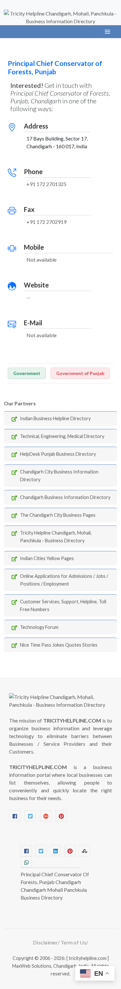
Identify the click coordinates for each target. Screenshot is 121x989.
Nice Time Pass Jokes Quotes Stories (58, 645)
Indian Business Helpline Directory (55, 418)
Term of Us (73, 942)
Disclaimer (45, 942)
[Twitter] (30, 815)
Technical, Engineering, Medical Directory (62, 436)
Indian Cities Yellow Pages (47, 558)
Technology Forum (39, 627)
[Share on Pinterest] (70, 850)
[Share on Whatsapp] (26, 862)
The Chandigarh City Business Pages (58, 515)
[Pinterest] (61, 815)
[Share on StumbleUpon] (84, 850)
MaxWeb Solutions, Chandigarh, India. (51, 966)
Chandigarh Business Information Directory (65, 497)
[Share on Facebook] (26, 850)
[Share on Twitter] (40, 850)
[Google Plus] (45, 815)
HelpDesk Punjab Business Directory (58, 454)
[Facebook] (14, 815)
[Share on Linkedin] (55, 850)
